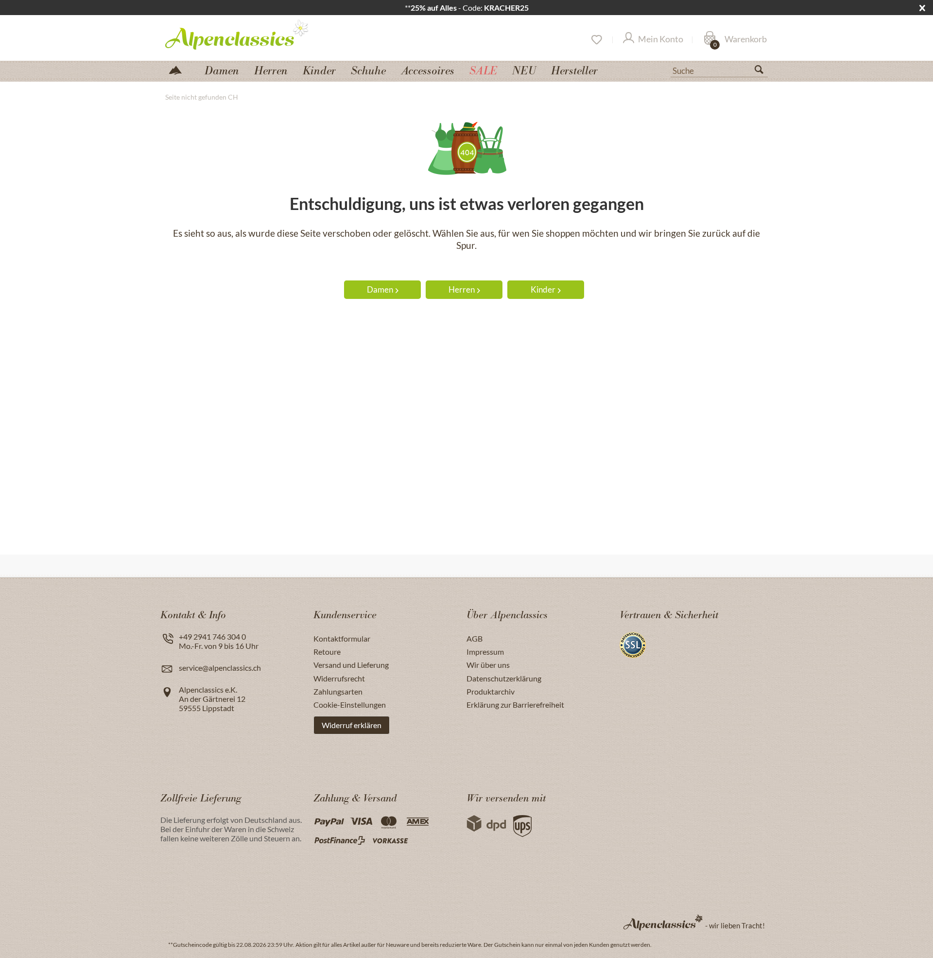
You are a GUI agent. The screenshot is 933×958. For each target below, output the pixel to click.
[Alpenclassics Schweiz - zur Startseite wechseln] (254, 34)
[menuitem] (719, 69)
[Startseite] (179, 69)
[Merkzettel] (596, 40)
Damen (380, 289)
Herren (462, 289)
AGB (474, 638)
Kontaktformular (341, 638)
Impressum (485, 651)
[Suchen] (763, 71)
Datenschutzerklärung (503, 678)
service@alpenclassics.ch (220, 667)
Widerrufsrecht (339, 678)
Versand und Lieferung (351, 664)
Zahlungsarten (338, 691)
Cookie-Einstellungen (349, 704)
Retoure (327, 651)
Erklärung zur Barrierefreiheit (515, 704)
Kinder (543, 289)
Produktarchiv (490, 691)
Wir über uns (488, 664)
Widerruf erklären (351, 725)
